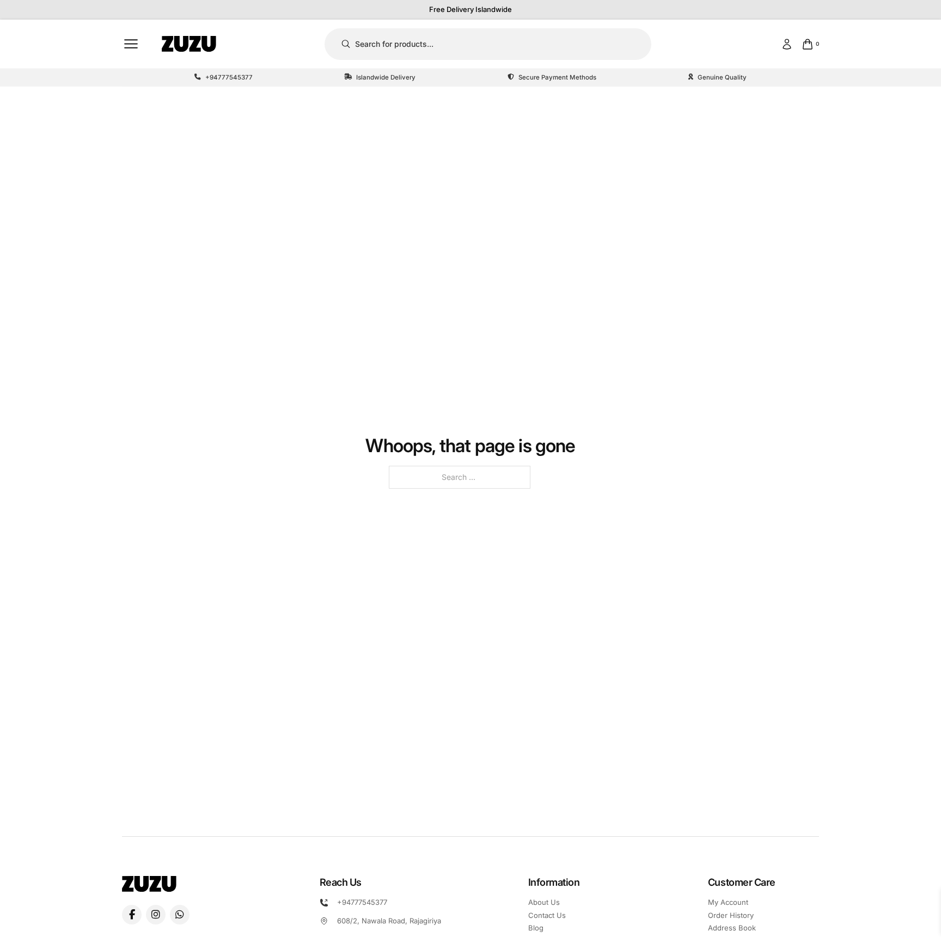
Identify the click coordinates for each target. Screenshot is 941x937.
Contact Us (547, 915)
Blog (535, 927)
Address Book (732, 927)
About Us (544, 902)
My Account (728, 902)
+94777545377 (362, 902)
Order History (731, 915)
